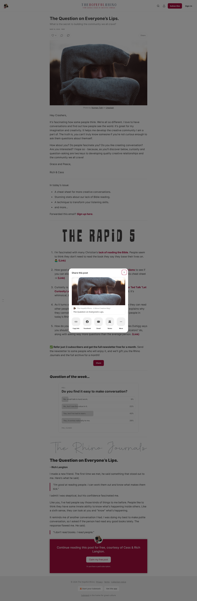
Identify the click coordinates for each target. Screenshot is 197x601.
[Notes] (109, 321)
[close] (124, 272)
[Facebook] (87, 321)
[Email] (98, 321)
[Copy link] (76, 321)
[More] (121, 321)
